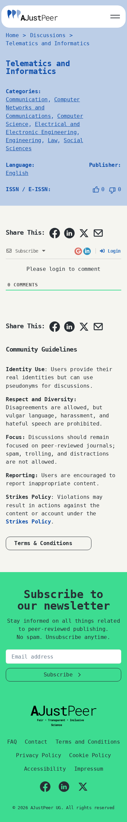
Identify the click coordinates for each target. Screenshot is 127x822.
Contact (36, 742)
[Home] (32, 16)
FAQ (12, 742)
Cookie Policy (90, 755)
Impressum (88, 769)
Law (53, 140)
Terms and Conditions (88, 742)
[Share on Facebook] (54, 233)
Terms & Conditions (43, 543)
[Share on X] (83, 233)
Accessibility (45, 769)
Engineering (23, 140)
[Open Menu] (115, 15)
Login (113, 251)
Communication (27, 99)
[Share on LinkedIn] (69, 233)
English (17, 173)
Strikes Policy (28, 521)
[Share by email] (98, 233)
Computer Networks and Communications (43, 107)
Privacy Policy (38, 755)
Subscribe (58, 674)
